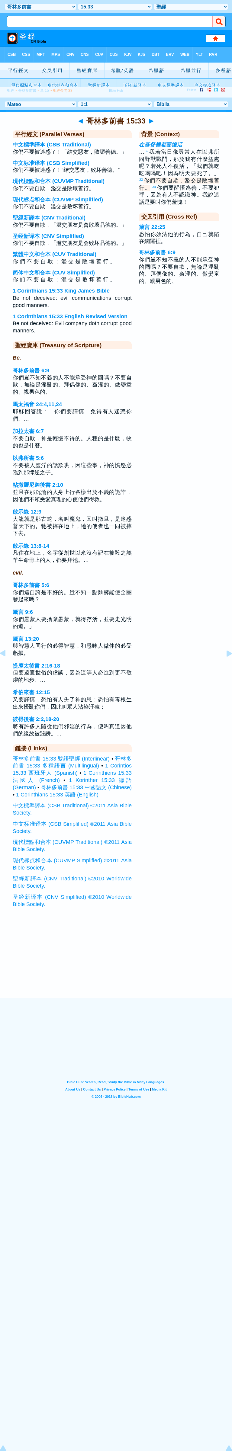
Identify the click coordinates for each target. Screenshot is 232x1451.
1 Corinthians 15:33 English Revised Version (70, 316)
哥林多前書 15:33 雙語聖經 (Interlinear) (61, 759)
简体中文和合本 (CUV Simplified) (54, 273)
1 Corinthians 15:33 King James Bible (61, 291)
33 (141, 179)
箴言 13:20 (26, 639)
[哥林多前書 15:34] (224, 667)
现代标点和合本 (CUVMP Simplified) (58, 200)
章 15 (44, 90)
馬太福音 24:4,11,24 (37, 404)
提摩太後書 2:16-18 (36, 666)
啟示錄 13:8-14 (31, 546)
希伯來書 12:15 (31, 692)
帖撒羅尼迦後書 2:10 (38, 485)
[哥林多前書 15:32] (7, 667)
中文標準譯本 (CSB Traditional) (52, 145)
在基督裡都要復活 (160, 145)
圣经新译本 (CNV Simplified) (48, 236)
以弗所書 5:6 (28, 458)
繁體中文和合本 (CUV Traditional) (54, 254)
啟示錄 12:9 (27, 512)
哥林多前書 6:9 (31, 370)
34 (154, 187)
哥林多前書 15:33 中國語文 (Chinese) (86, 787)
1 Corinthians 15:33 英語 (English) (57, 795)
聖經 (10, 90)
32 (146, 151)
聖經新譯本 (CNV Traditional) (49, 218)
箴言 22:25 (152, 227)
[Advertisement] (116, 960)
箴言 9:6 (23, 612)
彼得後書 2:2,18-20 (36, 719)
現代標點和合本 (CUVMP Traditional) (59, 181)
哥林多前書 (27, 90)
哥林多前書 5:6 (31, 585)
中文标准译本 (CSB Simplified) (51, 163)
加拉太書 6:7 (28, 431)
